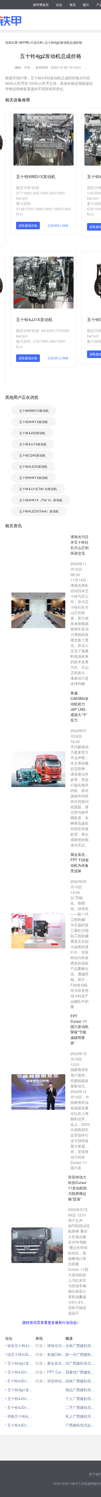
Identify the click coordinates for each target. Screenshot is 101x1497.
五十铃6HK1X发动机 (33, 477)
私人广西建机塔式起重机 (81, 1416)
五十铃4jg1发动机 (20, 1363)
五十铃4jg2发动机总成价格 (63, 42)
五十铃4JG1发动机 (20, 1372)
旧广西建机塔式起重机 (81, 1363)
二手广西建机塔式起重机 (81, 1407)
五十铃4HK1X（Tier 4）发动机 (40, 500)
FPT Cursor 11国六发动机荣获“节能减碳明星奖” (56, 1372)
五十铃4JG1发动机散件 (20, 1407)
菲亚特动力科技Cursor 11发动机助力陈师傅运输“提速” (56, 1380)
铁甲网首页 (41, 4)
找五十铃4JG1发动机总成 (20, 1354)
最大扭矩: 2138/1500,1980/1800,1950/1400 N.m (43, 209)
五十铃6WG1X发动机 (35, 176)
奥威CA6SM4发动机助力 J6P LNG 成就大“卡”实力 (56, 1354)
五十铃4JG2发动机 (32, 433)
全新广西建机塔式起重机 (81, 1345)
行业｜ (40, 1345)
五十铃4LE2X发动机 (33, 466)
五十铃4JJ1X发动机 (34, 319)
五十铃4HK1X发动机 (33, 421)
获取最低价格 (28, 225)
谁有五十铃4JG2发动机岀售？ (20, 1345)
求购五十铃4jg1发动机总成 (20, 1416)
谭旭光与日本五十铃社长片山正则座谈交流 (56, 1345)
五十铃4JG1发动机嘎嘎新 (20, 1425)
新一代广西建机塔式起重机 (81, 1354)
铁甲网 (24, 42)
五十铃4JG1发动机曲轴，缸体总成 (20, 1380)
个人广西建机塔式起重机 (81, 1398)
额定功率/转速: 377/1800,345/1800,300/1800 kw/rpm (40, 193)
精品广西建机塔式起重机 (81, 1389)
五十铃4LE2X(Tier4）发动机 (39, 511)
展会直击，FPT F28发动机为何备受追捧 (56, 1363)
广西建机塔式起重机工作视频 (81, 1425)
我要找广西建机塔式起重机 (81, 1372)
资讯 (72, 4)
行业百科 (37, 42)
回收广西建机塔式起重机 (81, 1380)
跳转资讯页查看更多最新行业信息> (50, 1322)
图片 (86, 4)
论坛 (59, 4)
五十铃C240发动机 (32, 455)
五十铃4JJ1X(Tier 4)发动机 (38, 488)
